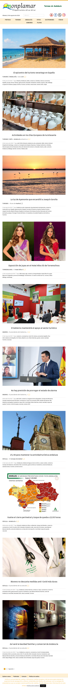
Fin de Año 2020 (27, 654)
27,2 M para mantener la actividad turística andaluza (34, 455)
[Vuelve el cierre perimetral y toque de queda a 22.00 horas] (34, 493)
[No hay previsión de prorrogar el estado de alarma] (34, 366)
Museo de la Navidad (42, 655)
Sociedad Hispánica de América (41, 213)
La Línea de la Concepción (28, 529)
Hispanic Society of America (29, 209)
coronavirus (25, 336)
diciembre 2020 (6, 591)
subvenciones (6, 466)
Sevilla (19, 84)
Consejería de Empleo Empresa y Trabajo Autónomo (32, 145)
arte (34, 143)
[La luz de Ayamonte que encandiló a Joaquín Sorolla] (34, 175)
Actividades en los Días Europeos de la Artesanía (34, 135)
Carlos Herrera (28, 589)
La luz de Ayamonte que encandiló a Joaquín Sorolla (34, 199)
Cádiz (28, 80)
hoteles (39, 82)
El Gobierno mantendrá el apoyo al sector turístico (34, 328)
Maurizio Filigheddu (7, 275)
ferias (12, 82)
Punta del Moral (21, 213)
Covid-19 (31, 336)
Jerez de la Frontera (39, 527)
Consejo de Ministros (47, 398)
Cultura (42, 80)
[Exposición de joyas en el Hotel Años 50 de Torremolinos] (34, 241)
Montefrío (28, 655)
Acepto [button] (43, 685)
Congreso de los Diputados (34, 398)
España (4, 82)
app (26, 273)
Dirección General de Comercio (27, 146)
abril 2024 (20, 143)
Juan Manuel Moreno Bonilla (36, 591)
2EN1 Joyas (22, 273)
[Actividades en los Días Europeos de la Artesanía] (34, 110)
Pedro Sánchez (32, 338)
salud (42, 338)
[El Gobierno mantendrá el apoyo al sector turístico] (34, 303)
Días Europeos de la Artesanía (10, 146)
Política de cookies (34, 676)
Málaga (50, 82)
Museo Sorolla (36, 211)
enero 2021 (17, 527)
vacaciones (33, 84)
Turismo (23, 84)
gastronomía (22, 82)
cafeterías (33, 525)
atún (23, 207)
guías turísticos (32, 464)
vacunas (9, 339)
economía (47, 80)
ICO (17, 338)
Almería (19, 80)
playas (15, 84)
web (26, 148)
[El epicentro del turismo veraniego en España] (34, 48)
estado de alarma (44, 400)
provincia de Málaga (18, 275)
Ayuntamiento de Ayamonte (38, 207)
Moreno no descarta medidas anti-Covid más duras (34, 582)
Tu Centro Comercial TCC (38, 275)
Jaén (46, 82)
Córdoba (37, 80)
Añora (28, 525)
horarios (20, 591)
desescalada (45, 652)
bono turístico (36, 463)
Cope (39, 589)
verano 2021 (27, 404)
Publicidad (16, 676)
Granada (28, 82)
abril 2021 (18, 398)
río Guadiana (29, 213)
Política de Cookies (33, 685)
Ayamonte (27, 207)
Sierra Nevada (27, 657)
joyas (50, 273)
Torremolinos (28, 275)
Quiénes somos (6, 676)
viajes (45, 84)
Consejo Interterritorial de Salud (10, 400)
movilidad (27, 402)
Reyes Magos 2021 (10, 657)
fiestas (16, 82)
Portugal (14, 213)
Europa (8, 82)
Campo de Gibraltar (42, 525)
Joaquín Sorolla (6, 211)
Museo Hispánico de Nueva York (23, 211)
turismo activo (18, 466)
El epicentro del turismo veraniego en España (34, 73)
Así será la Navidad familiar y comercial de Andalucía (34, 644)
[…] (25, 77)
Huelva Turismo (45, 209)
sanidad (46, 338)
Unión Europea (15, 404)
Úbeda (23, 148)
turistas (28, 84)
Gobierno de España (10, 338)
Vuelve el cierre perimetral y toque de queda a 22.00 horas (34, 517)
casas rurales (43, 463)
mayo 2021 (22, 402)
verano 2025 (40, 84)
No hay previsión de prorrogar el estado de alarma (34, 390)
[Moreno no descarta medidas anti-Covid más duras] (34, 557)
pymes (38, 338)
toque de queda (45, 529)
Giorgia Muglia (37, 273)
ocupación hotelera (7, 84)
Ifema (19, 338)
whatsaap (9, 277)
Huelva (43, 82)
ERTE (38, 400)
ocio (27, 338)
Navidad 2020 (17, 593)
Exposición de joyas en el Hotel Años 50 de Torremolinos (34, 266)
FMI (50, 400)
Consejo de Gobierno (7, 464)
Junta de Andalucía (47, 464)
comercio (32, 80)
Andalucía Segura (27, 463)
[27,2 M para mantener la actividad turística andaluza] (34, 430)
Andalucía (23, 80)
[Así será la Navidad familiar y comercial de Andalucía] (34, 619)
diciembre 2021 (18, 464)
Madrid (13, 211)
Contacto (24, 676)
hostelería (33, 82)
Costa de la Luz (6, 209)
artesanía (38, 143)
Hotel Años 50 (45, 273)
